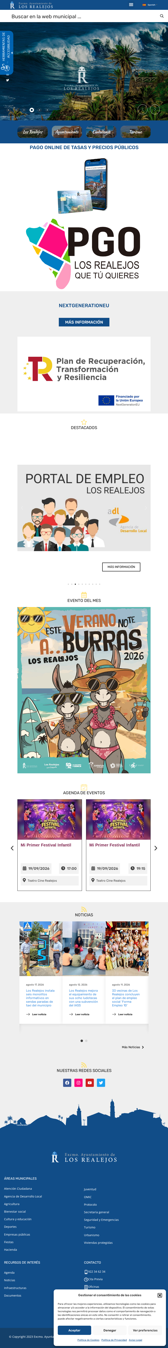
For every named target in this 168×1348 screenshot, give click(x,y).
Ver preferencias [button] (145, 1330)
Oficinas (93, 1287)
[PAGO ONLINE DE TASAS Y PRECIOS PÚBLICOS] (84, 185)
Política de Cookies (88, 1340)
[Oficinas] (86, 1287)
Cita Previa (95, 1279)
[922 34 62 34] (86, 1272)
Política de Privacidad (114, 1340)
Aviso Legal (135, 1340)
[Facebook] (67, 1083)
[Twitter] (101, 1083)
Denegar (109, 1330)
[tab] (8, 110)
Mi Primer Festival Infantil (46, 845)
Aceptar (74, 1330)
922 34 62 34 (96, 1271)
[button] (160, 1295)
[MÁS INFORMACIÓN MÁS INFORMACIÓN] (84, 374)
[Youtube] (90, 1083)
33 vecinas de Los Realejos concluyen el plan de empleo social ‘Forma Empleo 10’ (126, 998)
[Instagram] (78, 1083)
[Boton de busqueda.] (162, 16)
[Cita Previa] (86, 1280)
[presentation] (12, 848)
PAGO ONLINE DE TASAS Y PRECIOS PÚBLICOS (84, 147)
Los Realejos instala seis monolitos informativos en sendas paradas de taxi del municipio (40, 998)
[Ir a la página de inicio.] (31, 5)
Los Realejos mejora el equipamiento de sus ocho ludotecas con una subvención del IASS (83, 998)
